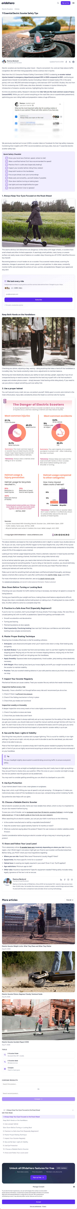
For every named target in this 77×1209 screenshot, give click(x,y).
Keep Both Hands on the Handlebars (15, 1120)
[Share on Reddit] (73, 61)
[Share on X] (69, 61)
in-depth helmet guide (46, 579)
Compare (37, 1099)
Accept (38, 1202)
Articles (17, 9)
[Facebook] (64, 879)
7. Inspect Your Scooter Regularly (14, 1138)
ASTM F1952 (52, 575)
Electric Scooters (7, 9)
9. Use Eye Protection (10, 1145)
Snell (59, 575)
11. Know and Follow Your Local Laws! (15, 1153)
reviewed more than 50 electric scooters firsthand (44, 812)
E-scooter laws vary (27, 847)
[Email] (71, 879)
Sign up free (65, 3)
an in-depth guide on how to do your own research (35, 815)
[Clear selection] (73, 1084)
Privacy (44, 1206)
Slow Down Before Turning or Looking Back (17, 1127)
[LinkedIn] (61, 879)
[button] (74, 1187)
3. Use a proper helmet (10, 1124)
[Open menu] (73, 3)
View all (68, 900)
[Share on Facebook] (66, 61)
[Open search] (58, 3)
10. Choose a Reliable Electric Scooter (15, 1149)
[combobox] (38, 1084)
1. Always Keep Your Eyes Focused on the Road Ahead (21, 1117)
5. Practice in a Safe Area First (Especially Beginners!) (20, 1131)
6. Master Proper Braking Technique (15, 1135)
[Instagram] (68, 879)
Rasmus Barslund (13, 61)
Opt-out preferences (35, 1206)
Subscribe (38, 300)
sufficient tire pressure (24, 694)
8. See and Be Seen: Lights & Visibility (15, 1142)
